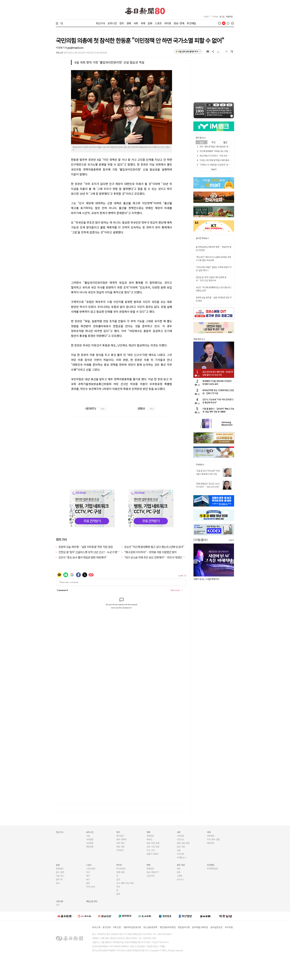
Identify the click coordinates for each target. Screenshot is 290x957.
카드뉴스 (180, 879)
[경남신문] (104, 916)
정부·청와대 (121, 839)
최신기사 (100, 23)
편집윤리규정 (184, 927)
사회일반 (180, 836)
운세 (118, 894)
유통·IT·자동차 (152, 854)
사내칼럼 (89, 839)
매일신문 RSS (91, 901)
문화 (150, 23)
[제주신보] (225, 916)
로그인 (221, 16)
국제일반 (210, 836)
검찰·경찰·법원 (183, 843)
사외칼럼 (89, 843)
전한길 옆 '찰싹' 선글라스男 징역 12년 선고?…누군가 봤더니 (90, 552)
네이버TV (95, 408)
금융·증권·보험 (153, 843)
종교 (58, 883)
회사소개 (96, 927)
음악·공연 (60, 872)
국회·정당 (120, 843)
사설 (88, 836)
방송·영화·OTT (153, 872)
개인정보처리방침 (168, 927)
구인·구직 (151, 850)
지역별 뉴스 (181, 857)
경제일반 (150, 836)
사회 (136, 23)
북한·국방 (120, 847)
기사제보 (214, 16)
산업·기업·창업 (153, 847)
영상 (178, 868)
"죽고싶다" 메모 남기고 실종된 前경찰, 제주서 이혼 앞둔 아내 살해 (213, 258)
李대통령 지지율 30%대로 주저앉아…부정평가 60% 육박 (217, 382)
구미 (58, 905)
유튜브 (145, 408)
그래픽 (179, 876)
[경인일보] (125, 916)
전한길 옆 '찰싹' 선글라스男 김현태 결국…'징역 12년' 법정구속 (211, 279)
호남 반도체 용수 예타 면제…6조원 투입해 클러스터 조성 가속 (217, 373)
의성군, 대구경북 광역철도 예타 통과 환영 (216, 160)
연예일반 (150, 868)
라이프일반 (120, 868)
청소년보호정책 (150, 927)
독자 (118, 887)
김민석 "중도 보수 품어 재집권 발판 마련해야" (82, 557)
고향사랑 (59, 901)
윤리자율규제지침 (200, 927)
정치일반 (120, 836)
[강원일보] (85, 916)
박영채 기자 (61, 47)
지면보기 (206, 16)
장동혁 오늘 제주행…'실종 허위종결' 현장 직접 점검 (85, 547)
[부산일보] (185, 916)
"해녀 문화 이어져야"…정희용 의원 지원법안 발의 (150, 552)
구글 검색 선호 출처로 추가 (188, 51)
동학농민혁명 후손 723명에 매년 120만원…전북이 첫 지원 (218, 392)
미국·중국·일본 (213, 839)
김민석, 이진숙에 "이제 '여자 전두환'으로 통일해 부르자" (218, 401)
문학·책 (59, 879)
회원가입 (229, 16)
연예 (148, 865)
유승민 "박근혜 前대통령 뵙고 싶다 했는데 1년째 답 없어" (154, 547)
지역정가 (120, 850)
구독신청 (117, 927)
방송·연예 (179, 23)
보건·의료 (181, 847)
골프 (88, 883)
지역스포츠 (90, 887)
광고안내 (106, 927)
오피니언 (112, 23)
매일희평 (89, 847)
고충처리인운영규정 (132, 927)
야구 (88, 872)
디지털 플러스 (200, 540)
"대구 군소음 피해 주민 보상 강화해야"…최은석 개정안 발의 (155, 557)
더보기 (231, 540)
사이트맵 (229, 927)
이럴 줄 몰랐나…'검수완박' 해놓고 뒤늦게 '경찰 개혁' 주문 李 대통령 (218, 410)
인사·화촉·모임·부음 (124, 883)
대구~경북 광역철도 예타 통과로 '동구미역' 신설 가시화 (222, 146)
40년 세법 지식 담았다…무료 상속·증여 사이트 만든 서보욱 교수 (226, 155)
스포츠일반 (90, 868)
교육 (178, 850)
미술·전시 (60, 876)
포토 (178, 872)
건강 (118, 879)
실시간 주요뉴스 (202, 238)
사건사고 (180, 839)
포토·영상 (181, 865)
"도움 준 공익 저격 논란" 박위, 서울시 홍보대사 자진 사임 (208, 472)
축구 (88, 876)
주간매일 (191, 23)
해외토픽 (210, 843)
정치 (121, 23)
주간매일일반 (212, 868)
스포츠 (158, 23)
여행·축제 (120, 872)
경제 (128, 23)
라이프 (167, 23)
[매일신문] (64, 916)
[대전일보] (165, 916)
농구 (88, 879)
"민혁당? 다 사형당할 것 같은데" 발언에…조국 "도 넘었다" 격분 (225, 164)
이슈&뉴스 (200, 464)
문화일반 (59, 868)
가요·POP (150, 876)
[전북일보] (205, 916)
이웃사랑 (180, 854)
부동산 (149, 839)
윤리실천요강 (216, 927)
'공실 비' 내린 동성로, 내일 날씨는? (210, 579)
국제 (143, 23)
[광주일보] (145, 916)
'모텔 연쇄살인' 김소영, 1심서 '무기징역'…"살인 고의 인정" (207, 485)
